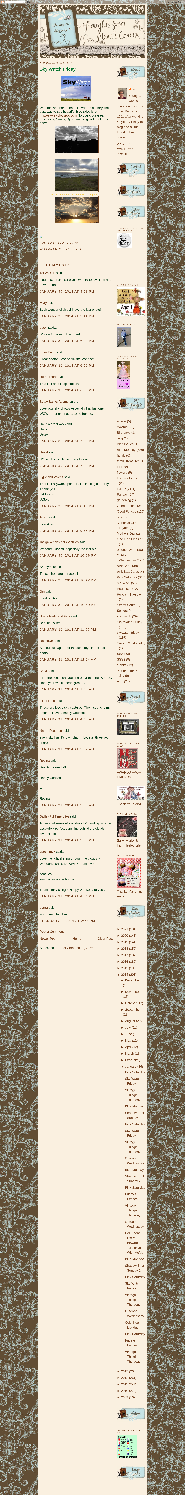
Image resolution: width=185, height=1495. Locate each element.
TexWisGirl (47, 273)
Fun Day (123, 489)
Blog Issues (125, 444)
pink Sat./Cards (128, 571)
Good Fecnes (126, 506)
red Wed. (123, 583)
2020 (124, 935)
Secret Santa (126, 605)
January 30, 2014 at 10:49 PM (68, 605)
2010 (124, 1391)
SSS (120, 654)
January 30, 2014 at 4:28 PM (67, 291)
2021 (124, 929)
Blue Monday (126, 450)
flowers (122, 472)
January (130, 1066)
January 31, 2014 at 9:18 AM (67, 805)
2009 (124, 1397)
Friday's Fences (128, 478)
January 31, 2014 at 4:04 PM (67, 896)
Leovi (43, 327)
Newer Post (48, 938)
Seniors (122, 610)
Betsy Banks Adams (54, 401)
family (121, 455)
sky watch (124, 616)
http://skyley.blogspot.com (58, 115)
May (128, 1040)
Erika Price (47, 352)
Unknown (46, 641)
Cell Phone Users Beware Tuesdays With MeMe (134, 1242)
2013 (124, 1371)
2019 (124, 942)
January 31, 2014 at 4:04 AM (67, 719)
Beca (43, 671)
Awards (122, 427)
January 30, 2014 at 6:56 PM (67, 390)
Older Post (105, 938)
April (128, 1047)
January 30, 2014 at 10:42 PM (68, 580)
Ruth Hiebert (49, 377)
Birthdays (123, 432)
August (130, 1021)
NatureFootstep (51, 730)
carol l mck (47, 851)
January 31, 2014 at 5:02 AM (67, 749)
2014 (124, 974)
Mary (43, 303)
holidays (123, 517)
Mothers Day (126, 533)
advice (121, 421)
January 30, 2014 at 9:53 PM (67, 531)
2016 (124, 961)
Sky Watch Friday (58, 69)
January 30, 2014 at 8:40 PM (67, 506)
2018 (124, 948)
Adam (44, 517)
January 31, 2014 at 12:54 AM (68, 659)
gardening (124, 500)
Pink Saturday (127, 577)
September (133, 1009)
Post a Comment (52, 931)
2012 (124, 1378)
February (131, 1060)
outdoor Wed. (126, 549)
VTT (120, 681)
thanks (121, 665)
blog (120, 438)
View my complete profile (125, 149)
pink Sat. (123, 566)
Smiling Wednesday (131, 643)
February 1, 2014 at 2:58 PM (67, 921)
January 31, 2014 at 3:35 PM (67, 840)
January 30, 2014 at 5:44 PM (67, 316)
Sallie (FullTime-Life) (54, 816)
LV (133, 89)
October (131, 1003)
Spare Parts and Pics (55, 616)
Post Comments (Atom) (76, 948)
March (129, 1053)
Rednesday (125, 588)
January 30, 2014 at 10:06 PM (68, 555)
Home (77, 938)
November (132, 992)
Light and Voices (51, 477)
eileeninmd (47, 701)
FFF (120, 467)
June (128, 1034)
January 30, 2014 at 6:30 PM (67, 341)
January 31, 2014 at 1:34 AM (67, 689)
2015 (124, 968)
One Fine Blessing (130, 539)
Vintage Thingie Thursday (132, 1095)
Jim (42, 591)
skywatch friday (67, 248)
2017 (124, 955)
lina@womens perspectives (59, 542)
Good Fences (126, 511)
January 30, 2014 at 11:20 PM (68, 629)
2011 (124, 1384)
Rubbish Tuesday (129, 594)
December (132, 980)
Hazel (44, 452)
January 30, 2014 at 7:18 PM (67, 441)
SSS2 (121, 659)
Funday (122, 494)
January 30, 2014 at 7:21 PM (67, 465)
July (128, 1027)
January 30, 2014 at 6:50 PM (67, 365)
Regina (45, 760)
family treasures (128, 461)
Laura (44, 907)
